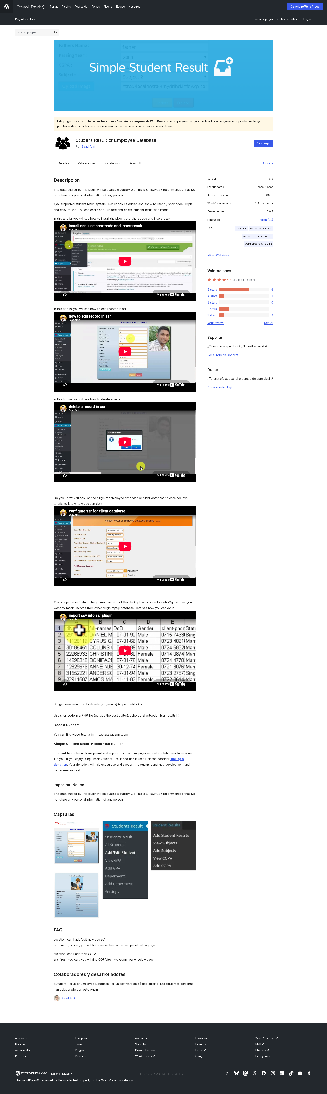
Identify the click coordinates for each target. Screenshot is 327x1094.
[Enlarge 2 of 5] (94, 833)
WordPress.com (266, 1038)
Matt (259, 1044)
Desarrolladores (145, 1050)
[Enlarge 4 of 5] (143, 826)
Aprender (141, 1038)
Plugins (79, 1050)
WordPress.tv (145, 1056)
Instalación (112, 163)
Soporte (267, 163)
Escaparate (82, 1038)
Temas (79, 1044)
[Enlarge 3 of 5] (94, 872)
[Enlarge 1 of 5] (94, 826)
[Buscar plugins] (55, 32)
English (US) (265, 219)
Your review (215, 323)
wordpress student (261, 228)
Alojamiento (22, 1050)
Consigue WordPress (305, 6)
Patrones (81, 1056)
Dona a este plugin (220, 387)
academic (241, 228)
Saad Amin (89, 146)
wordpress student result (257, 236)
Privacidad (21, 1056)
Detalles (63, 163)
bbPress (262, 1050)
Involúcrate (202, 1038)
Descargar (264, 143)
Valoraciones (87, 163)
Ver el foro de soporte (222, 355)
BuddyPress (264, 1056)
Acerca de (21, 1038)
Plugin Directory (25, 19)
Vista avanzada (218, 255)
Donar (200, 1050)
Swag (200, 1056)
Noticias (20, 1044)
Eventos (200, 1044)
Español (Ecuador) (61, 1073)
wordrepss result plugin (258, 243)
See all (268, 323)
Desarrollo (135, 163)
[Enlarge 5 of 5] (191, 826)
